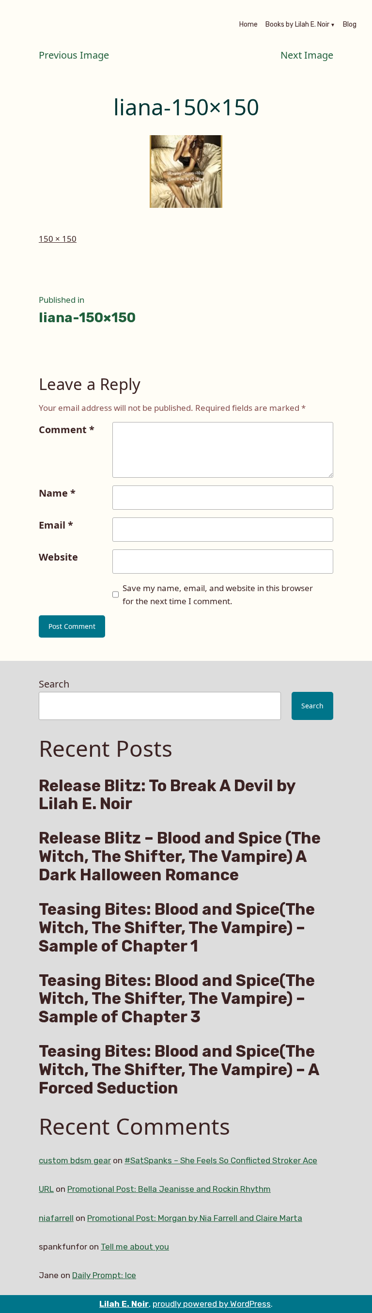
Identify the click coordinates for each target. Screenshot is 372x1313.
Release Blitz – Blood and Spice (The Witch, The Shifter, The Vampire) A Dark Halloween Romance (180, 856)
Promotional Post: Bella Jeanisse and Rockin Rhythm (169, 1189)
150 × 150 (58, 238)
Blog (349, 25)
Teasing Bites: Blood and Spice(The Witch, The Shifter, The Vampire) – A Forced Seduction (179, 1069)
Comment (66, 429)
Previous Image (74, 55)
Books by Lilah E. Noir (297, 25)
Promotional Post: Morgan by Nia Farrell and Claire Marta (194, 1218)
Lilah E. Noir (124, 1304)
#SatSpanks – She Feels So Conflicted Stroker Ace (220, 1160)
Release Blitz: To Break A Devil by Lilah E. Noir (167, 795)
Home (248, 25)
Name (57, 493)
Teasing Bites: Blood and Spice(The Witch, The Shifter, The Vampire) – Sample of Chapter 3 (177, 998)
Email (56, 524)
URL (46, 1189)
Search (54, 683)
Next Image (306, 55)
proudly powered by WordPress (212, 1304)
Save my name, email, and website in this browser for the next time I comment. (218, 594)
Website (58, 556)
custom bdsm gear (75, 1160)
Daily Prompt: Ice (104, 1275)
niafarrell (56, 1218)
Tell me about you (135, 1246)
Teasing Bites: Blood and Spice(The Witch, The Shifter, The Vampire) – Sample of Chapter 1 (177, 927)
